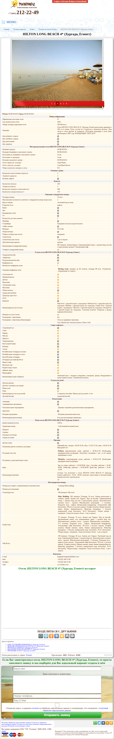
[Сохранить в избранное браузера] (62, 636)
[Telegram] (99, 724)
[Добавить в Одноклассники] (51, 636)
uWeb (4, 731)
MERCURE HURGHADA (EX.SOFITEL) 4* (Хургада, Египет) (28, 646)
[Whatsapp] (95, 724)
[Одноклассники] (107, 724)
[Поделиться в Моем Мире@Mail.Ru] (41, 636)
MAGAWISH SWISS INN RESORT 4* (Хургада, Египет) (26, 649)
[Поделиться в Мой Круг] (46, 636)
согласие (35, 708)
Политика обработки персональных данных (16, 722)
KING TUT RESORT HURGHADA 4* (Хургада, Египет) (26, 644)
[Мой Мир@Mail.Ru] (111, 724)
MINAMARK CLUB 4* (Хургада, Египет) (21, 650)
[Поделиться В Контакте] (56, 636)
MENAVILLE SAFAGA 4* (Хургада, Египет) (23, 647)
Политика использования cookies (19, 726)
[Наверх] (67, 636)
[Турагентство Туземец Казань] (23, 8)
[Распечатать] (72, 636)
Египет (29, 655)
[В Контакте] (103, 724)
